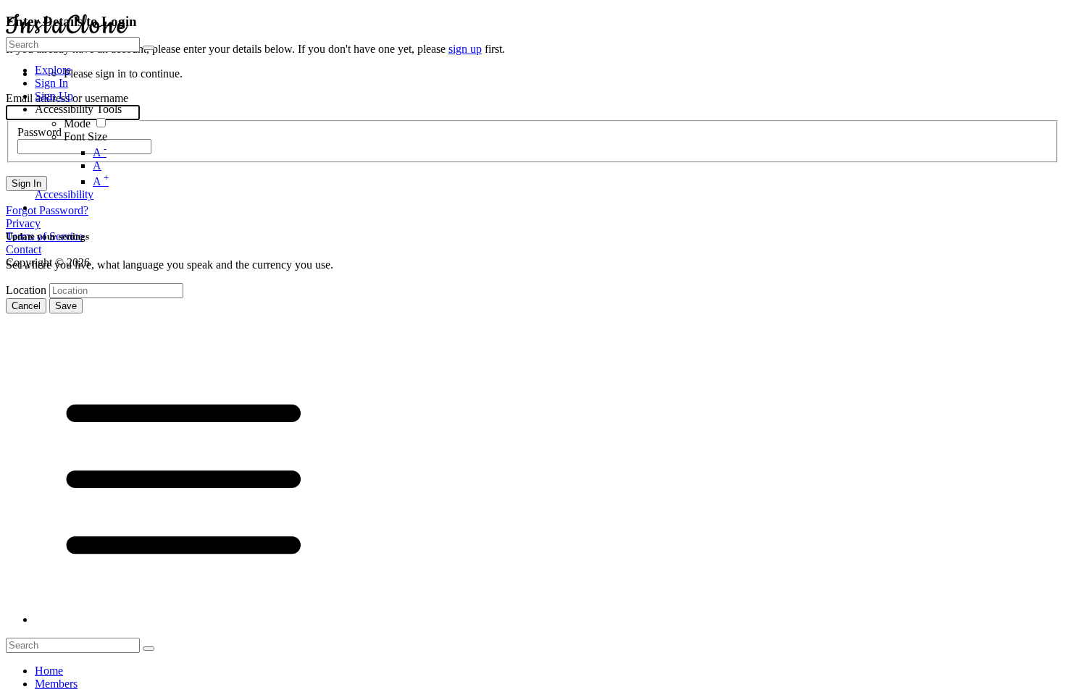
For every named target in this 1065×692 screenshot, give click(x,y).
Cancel (26, 305)
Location (26, 290)
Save (66, 305)
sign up (465, 49)
